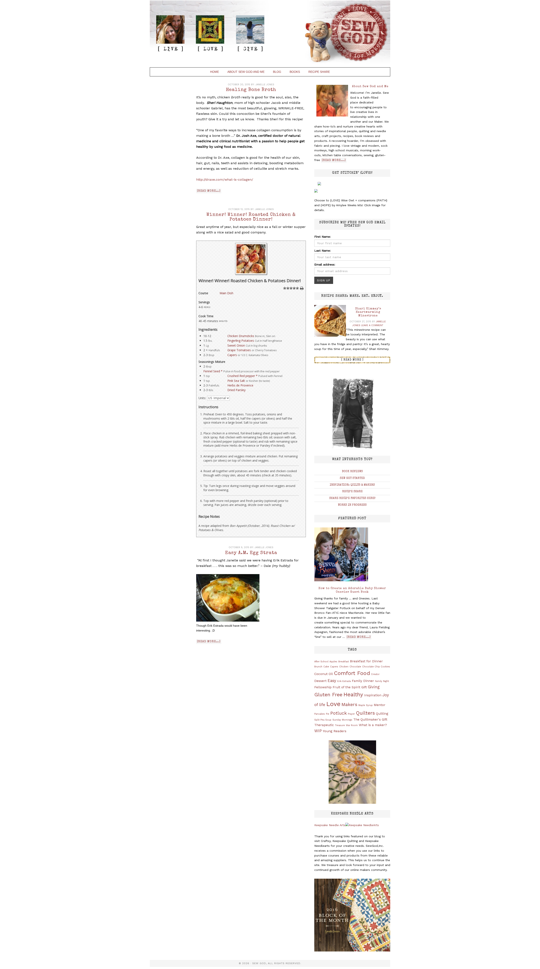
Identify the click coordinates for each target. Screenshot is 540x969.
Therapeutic (324, 725)
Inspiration (372, 695)
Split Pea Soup (322, 719)
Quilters (365, 713)
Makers (349, 704)
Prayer (351, 714)
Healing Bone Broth (251, 90)
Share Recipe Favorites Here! (352, 498)
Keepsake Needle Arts (329, 825)
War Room (352, 725)
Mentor (379, 705)
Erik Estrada (344, 681)
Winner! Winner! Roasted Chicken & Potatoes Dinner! (251, 217)
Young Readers (334, 731)
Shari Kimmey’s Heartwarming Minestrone (368, 312)
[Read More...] (334, 160)
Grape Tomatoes (239, 350)
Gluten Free (328, 695)
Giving (374, 687)
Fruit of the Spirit (346, 687)
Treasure (340, 725)
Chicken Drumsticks (240, 336)
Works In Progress (352, 505)
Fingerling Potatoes (240, 341)
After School (321, 661)
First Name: (322, 236)
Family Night (382, 681)
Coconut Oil (323, 674)
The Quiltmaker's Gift (370, 719)
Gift (364, 687)
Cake (326, 666)
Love (333, 703)
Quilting (382, 714)
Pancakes (319, 714)
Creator (375, 674)
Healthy (353, 694)
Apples (333, 661)
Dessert (320, 681)
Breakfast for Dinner (366, 661)
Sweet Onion (236, 345)
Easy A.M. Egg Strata (251, 553)
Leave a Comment (372, 325)
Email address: (324, 264)
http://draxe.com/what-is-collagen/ (224, 180)
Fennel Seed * (213, 371)
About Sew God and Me (370, 86)
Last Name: (322, 250)
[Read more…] (208, 191)
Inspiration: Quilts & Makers (352, 485)
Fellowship (323, 687)
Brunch (318, 666)
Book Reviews (352, 471)
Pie (327, 714)
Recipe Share (352, 491)
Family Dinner (363, 681)
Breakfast (343, 661)
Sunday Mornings (342, 719)
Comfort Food (352, 673)
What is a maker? (373, 725)
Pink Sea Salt (236, 381)
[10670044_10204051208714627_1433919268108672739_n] (251, 273)
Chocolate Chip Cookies (376, 666)
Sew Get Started (352, 478)
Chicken (343, 666)
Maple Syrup (365, 705)
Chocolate (355, 666)
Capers (232, 355)
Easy (332, 680)
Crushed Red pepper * (242, 376)
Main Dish (226, 293)
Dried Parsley (236, 390)
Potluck (338, 713)
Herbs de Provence (240, 385)
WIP (318, 731)
